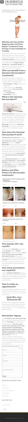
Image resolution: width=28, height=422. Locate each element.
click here (12, 307)
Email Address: (5, 360)
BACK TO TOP (14, 415)
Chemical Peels (5, 387)
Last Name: (5, 355)
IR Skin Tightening (5, 393)
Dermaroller (4, 385)
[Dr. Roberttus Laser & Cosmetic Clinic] (14, 1)
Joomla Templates (9, 418)
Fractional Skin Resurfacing (7, 390)
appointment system (15, 293)
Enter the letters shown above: (8, 369)
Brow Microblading (6, 404)
